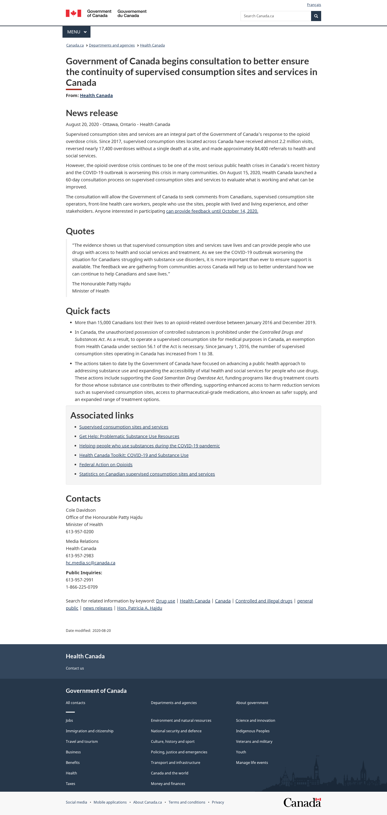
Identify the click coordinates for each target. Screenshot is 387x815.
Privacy (218, 802)
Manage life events (252, 762)
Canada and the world (169, 773)
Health (71, 773)
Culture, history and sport (173, 741)
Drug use (165, 601)
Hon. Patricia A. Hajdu (139, 608)
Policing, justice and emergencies (179, 752)
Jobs (69, 720)
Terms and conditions (187, 802)
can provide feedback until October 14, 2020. (212, 211)
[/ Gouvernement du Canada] (106, 14)
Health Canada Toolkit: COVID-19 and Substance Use (134, 455)
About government (252, 702)
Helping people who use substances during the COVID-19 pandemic (149, 446)
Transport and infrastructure (175, 762)
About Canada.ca (147, 802)
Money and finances (168, 783)
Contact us (75, 668)
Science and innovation (255, 720)
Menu (74, 32)
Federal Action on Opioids (106, 465)
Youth (241, 752)
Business (73, 752)
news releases (97, 608)
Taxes (70, 783)
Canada (223, 601)
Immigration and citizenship (90, 730)
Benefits (73, 762)
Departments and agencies (112, 45)
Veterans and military (254, 741)
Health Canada (152, 45)
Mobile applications (110, 802)
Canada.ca (75, 45)
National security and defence (176, 730)
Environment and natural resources (181, 720)
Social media (76, 802)
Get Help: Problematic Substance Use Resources (129, 436)
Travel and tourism (82, 741)
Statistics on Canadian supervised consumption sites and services (147, 474)
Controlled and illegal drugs (263, 601)
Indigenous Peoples (253, 730)
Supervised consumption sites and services (123, 427)
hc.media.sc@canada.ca (90, 563)
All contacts (75, 702)
